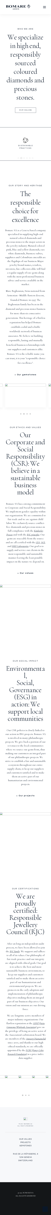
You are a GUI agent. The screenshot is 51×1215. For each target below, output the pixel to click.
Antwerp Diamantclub (36, 1038)
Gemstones (26, 1146)
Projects (25, 1142)
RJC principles (33, 534)
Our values (25, 110)
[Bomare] (18, 7)
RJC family (15, 951)
